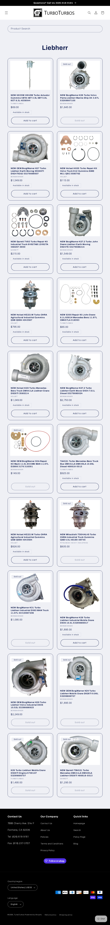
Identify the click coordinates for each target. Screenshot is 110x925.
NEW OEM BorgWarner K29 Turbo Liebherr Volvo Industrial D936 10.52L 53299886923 (28, 705)
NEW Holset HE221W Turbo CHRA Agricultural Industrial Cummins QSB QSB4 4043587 (29, 317)
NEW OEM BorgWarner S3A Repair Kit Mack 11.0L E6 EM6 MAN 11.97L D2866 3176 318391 (30, 464)
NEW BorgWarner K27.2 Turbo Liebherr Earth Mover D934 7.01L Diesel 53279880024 (77, 390)
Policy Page (79, 837)
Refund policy (50, 915)
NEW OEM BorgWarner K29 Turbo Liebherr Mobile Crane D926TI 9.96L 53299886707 (79, 693)
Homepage (79, 823)
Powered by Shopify (33, 915)
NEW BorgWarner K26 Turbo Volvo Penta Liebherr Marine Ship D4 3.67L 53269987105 (79, 98)
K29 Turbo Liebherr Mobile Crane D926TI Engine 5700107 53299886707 (28, 773)
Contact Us (46, 823)
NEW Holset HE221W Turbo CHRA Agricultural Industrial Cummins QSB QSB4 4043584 (29, 537)
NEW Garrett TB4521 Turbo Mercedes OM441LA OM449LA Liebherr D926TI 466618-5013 (76, 773)
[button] (6, 12)
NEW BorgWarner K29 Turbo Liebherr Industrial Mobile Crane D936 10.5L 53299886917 (77, 620)
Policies (44, 837)
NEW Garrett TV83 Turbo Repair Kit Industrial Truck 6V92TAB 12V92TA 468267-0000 (29, 244)
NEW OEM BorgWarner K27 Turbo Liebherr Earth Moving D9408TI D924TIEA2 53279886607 (28, 171)
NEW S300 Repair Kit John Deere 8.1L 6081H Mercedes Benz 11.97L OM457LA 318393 (78, 317)
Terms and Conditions (52, 844)
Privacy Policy (48, 850)
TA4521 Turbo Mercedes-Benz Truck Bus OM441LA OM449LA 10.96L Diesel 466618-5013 (79, 464)
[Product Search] (99, 28)
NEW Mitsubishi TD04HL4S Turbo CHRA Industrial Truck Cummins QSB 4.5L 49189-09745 (78, 537)
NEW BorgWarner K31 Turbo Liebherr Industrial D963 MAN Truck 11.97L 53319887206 (30, 610)
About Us (45, 830)
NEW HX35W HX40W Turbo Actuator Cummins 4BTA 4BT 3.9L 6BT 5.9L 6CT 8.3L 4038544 (30, 98)
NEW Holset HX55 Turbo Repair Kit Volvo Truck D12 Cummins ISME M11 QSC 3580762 (78, 171)
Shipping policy (65, 915)
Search (77, 830)
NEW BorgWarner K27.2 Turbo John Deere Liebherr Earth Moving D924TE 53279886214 (79, 244)
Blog (75, 844)
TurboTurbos (19, 915)
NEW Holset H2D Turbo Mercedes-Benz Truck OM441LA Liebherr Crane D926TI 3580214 (30, 390)
